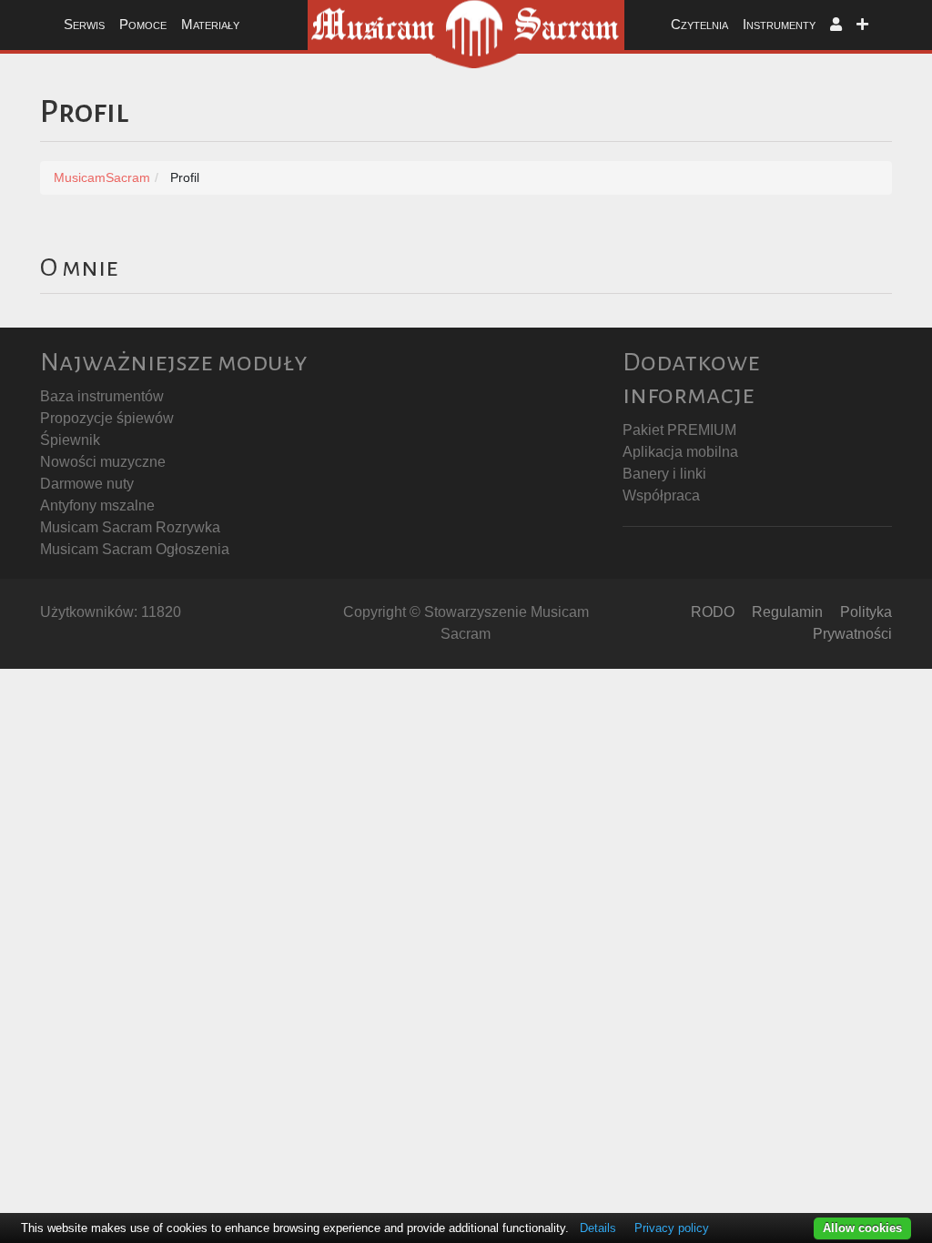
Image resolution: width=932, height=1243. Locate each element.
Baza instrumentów (102, 396)
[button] (836, 25)
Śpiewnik (70, 440)
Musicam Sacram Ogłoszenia (134, 549)
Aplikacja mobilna (680, 452)
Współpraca (661, 495)
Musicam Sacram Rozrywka (130, 527)
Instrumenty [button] (779, 24)
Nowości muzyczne (103, 462)
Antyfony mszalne (97, 505)
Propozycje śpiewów (107, 418)
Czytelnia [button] (699, 24)
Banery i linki (664, 473)
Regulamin (787, 612)
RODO (712, 612)
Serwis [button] (84, 24)
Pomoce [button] (143, 24)
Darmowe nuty (87, 483)
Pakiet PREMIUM (679, 430)
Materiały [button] (210, 24)
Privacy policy (671, 1228)
